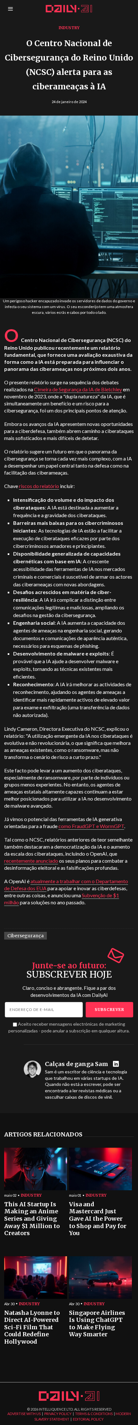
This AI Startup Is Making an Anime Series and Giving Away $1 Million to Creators (32, 1219)
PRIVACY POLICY (58, 1414)
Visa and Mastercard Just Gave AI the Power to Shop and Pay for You (97, 1219)
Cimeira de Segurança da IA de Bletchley (78, 389)
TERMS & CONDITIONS (94, 1414)
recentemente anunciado (31, 861)
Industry (69, 27)
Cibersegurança (25, 936)
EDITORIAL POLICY (88, 1419)
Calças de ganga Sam (76, 1064)
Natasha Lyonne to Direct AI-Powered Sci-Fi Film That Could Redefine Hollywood (32, 1327)
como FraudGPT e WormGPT (91, 826)
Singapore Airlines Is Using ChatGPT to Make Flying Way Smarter (97, 1323)
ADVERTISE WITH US (24, 1414)
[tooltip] (116, 1064)
